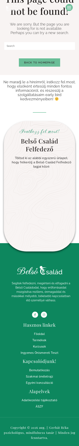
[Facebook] (35, 315)
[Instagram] (44, 315)
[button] (69, 7)
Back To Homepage (39, 62)
